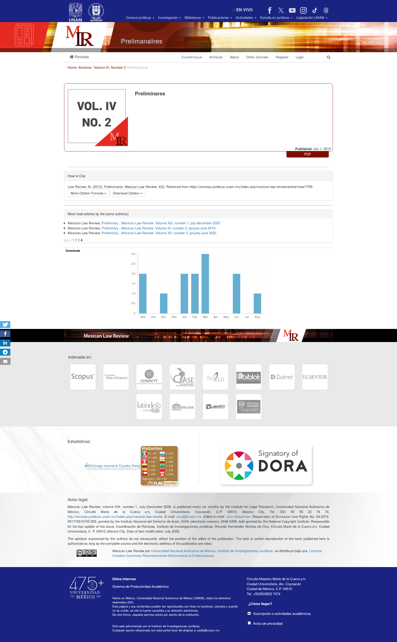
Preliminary (110, 222)
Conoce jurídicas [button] (139, 17)
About (234, 56)
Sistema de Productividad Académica (140, 586)
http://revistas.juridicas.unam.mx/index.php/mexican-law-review (115, 516)
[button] (79, 57)
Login (300, 56)
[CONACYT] (149, 377)
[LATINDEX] (149, 407)
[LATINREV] (215, 407)
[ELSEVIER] (315, 377)
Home (73, 67)
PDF (307, 153)
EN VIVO (244, 10)
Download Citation (126, 193)
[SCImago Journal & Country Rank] (112, 465)
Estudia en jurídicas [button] (275, 17)
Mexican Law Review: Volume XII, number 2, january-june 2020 (168, 232)
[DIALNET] (282, 377)
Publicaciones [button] (219, 17)
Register (282, 56)
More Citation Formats (87, 193)
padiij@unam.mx (208, 630)
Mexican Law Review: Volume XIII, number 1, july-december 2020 (170, 222)
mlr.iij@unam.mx (188, 516)
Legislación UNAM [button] (310, 17)
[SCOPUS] (83, 377)
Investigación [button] (168, 17)
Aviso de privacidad (268, 623)
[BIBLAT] (248, 377)
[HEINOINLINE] (182, 407)
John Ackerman (238, 516)
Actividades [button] (245, 17)
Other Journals (257, 56)
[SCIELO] (215, 377)
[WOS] (116, 377)
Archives (216, 56)
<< (66, 239)
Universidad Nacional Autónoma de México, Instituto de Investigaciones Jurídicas (212, 550)
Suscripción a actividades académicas (282, 613)
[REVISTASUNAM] (248, 407)
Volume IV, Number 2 (110, 67)
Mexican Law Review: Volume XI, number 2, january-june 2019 (168, 227)
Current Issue (191, 56)
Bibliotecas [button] (193, 17)
